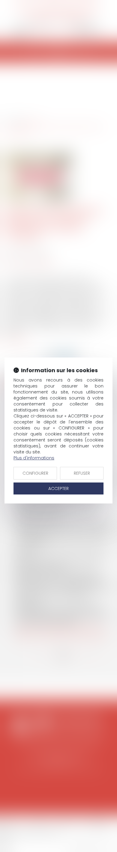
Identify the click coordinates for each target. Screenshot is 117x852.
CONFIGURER (35, 473)
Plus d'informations (34, 458)
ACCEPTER (58, 488)
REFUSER (82, 473)
